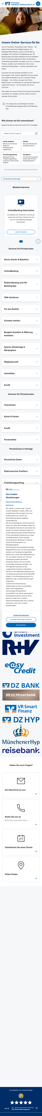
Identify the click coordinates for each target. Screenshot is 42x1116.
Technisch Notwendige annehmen (21, 619)
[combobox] (21, 179)
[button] (21, 259)
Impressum (10, 505)
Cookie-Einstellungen (21, 615)
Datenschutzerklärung (14, 502)
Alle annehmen (21, 625)
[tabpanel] (21, 216)
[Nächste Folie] (38, 241)
